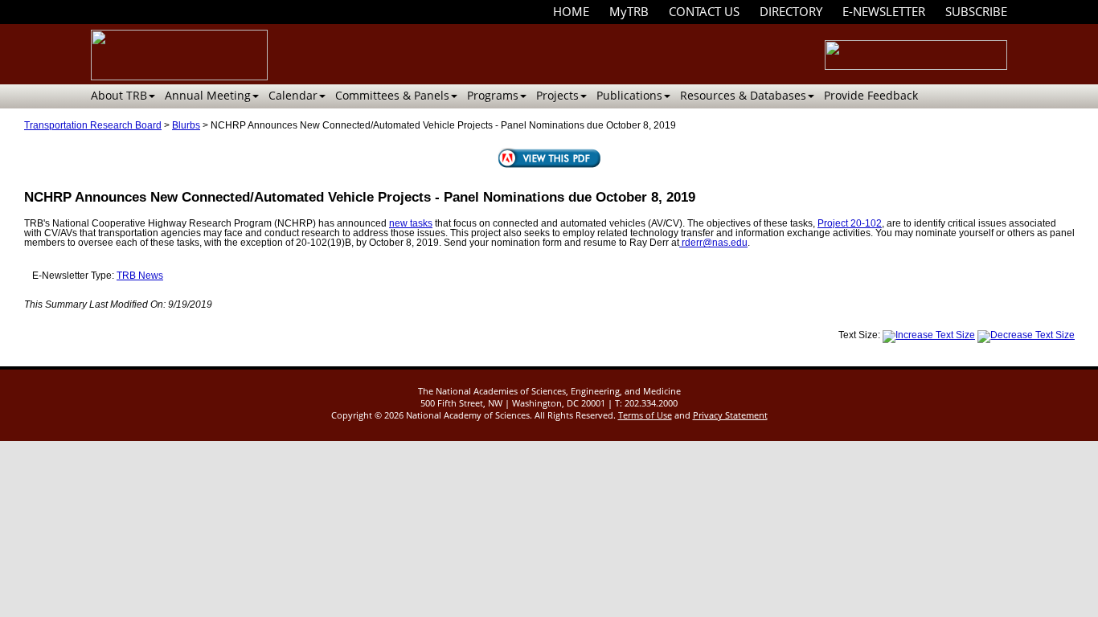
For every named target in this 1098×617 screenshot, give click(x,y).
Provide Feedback (871, 95)
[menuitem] (571, 11)
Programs (492, 95)
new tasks (410, 223)
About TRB (119, 95)
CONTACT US (704, 11)
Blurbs (186, 125)
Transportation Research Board (93, 125)
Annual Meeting (208, 95)
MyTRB (629, 11)
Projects (557, 95)
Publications (629, 95)
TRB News (140, 275)
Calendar (293, 95)
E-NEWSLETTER (883, 11)
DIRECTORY (791, 11)
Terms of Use (645, 415)
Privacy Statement (730, 415)
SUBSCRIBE (976, 11)
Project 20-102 (849, 223)
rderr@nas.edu (713, 242)
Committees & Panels (392, 95)
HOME (571, 11)
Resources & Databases (743, 95)
